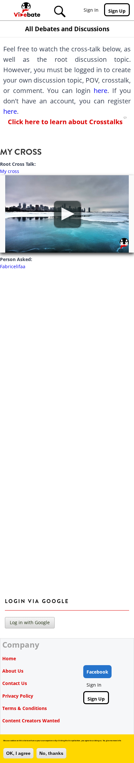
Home (9, 658)
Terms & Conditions (24, 708)
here (100, 90)
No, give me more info (112, 740)
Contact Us (14, 683)
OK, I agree (18, 753)
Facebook (97, 672)
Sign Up (117, 11)
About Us (12, 671)
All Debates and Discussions (67, 29)
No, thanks (51, 753)
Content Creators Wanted (31, 720)
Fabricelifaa (12, 266)
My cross (9, 171)
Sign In (91, 10)
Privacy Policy (17, 696)
